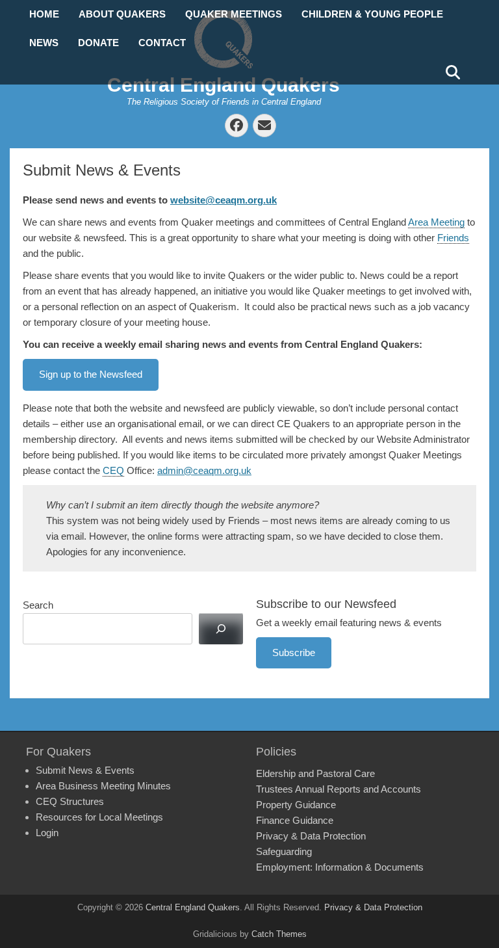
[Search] (221, 628)
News (43, 42)
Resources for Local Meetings (99, 817)
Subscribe (293, 652)
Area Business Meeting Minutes (103, 785)
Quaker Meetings (233, 14)
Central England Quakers (223, 85)
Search (38, 605)
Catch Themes (279, 934)
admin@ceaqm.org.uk (204, 470)
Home (44, 14)
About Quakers (122, 14)
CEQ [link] (113, 470)
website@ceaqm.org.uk (223, 199)
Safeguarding (284, 851)
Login (47, 832)
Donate (98, 42)
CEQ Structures (70, 801)
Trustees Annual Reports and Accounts (338, 789)
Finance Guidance (294, 820)
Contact (162, 42)
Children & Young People (372, 14)
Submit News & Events (85, 770)
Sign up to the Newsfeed (90, 374)
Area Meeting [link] (436, 222)
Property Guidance (296, 804)
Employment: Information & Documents (340, 867)
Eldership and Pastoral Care (315, 773)
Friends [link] (453, 237)
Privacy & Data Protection (311, 835)
